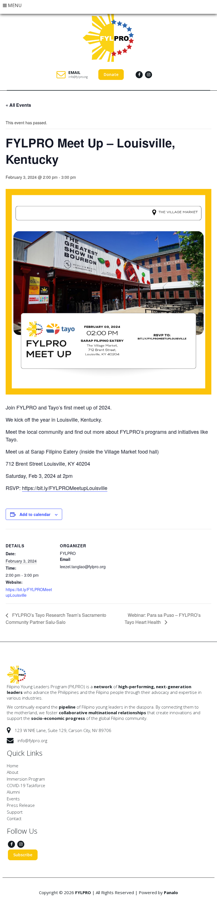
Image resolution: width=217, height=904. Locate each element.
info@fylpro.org (78, 77)
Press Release (21, 805)
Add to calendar (34, 514)
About (12, 772)
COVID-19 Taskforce (26, 785)
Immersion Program (26, 779)
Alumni (13, 792)
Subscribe (22, 854)
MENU (14, 5)
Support (15, 812)
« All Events (18, 105)
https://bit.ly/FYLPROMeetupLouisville (64, 487)
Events (13, 798)
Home (12, 765)
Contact (14, 818)
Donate (111, 74)
